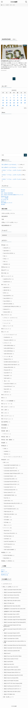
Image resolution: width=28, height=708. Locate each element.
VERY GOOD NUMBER (10, 549)
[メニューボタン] (2, 2)
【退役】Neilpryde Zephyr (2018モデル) (11, 672)
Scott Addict (7, 538)
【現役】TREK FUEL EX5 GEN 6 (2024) (11, 600)
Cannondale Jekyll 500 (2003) (11, 470)
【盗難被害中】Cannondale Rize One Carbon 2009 (14, 608)
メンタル (6, 412)
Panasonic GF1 (8, 370)
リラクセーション (8, 418)
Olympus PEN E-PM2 (9, 367)
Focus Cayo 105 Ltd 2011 (10, 533)
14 (10, 100)
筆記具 (5, 445)
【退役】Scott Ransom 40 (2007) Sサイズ (12, 688)
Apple (5, 245)
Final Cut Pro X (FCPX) (9, 253)
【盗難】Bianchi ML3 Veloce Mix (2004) (11, 605)
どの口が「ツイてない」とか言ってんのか (11, 170)
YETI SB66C (8, 519)
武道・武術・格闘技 (8, 439)
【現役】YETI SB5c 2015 (8, 603)
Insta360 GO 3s (7, 281)
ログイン (3, 570)
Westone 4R (6, 309)
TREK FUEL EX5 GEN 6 (10, 514)
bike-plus (3, 189)
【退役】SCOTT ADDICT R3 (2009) (10, 680)
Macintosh (6, 264)
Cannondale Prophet (10, 476)
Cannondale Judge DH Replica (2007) (13, 473)
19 (3, 102)
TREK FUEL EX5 (8, 511)
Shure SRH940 (7, 301)
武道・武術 (6, 436)
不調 (3, 219)
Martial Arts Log (4, 196)
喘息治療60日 (5, 216)
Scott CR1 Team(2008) (10, 541)
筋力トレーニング (8, 325)
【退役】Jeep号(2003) (8, 661)
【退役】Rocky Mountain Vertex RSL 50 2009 (13, 675)
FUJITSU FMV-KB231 (8, 555)
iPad (5, 256)
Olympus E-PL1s (8, 359)
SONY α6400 (7, 378)
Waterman (7, 454)
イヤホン (6, 284)
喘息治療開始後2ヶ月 (6, 225)
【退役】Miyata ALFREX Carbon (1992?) (12, 669)
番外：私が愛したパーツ (8, 696)
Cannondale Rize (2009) (10, 478)
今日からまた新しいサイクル (8, 213)
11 (24, 97)
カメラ (6, 331)
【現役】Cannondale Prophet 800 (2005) (12, 592)
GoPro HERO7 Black (9, 348)
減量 (5, 442)
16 (17, 100)
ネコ (5, 397)
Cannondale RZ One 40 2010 (11, 484)
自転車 (6, 459)
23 (17, 102)
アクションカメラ (8, 276)
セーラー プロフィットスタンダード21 (13, 456)
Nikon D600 (7, 389)
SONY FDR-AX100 (9, 353)
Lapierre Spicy (8, 500)
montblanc (7, 451)
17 (21, 100)
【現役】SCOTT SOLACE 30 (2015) (11, 597)
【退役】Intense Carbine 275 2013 (10, 658)
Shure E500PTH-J (8, 295)
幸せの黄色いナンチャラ (6, 202)
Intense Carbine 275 (9, 492)
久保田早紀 (6, 421)
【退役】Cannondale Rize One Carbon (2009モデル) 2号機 (14, 642)
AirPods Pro (6, 247)
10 (21, 97)
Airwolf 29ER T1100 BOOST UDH (12, 465)
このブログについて (7, 583)
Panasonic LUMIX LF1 (10, 340)
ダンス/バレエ (7, 394)
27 (6, 105)
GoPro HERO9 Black (9, 350)
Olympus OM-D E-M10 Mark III (11, 364)
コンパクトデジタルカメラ (10, 334)
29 (14, 105)
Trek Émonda (7, 546)
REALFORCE (7, 558)
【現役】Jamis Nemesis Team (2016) (11, 595)
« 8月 (2, 108)
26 (3, 105)
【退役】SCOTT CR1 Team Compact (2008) (12, 683)
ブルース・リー (7, 403)
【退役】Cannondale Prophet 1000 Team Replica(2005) (12, 626)
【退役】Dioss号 (6, 653)
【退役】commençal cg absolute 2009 (11, 650)
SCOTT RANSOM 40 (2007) (11, 508)
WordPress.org (4, 574)
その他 (6, 273)
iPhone (6, 258)
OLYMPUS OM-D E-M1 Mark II (11, 361)
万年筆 (5, 448)
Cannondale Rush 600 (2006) (11, 481)
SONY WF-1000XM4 (8, 303)
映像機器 (6, 424)
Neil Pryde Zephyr (9, 536)
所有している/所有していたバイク (10, 586)
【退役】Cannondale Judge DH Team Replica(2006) (14, 619)
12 (3, 100)
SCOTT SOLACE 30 (9, 544)
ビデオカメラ (7, 342)
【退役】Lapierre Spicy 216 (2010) (10, 667)
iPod (5, 261)
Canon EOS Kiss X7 (9, 386)
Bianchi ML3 (8, 530)
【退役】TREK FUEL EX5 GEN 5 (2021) (11, 691)
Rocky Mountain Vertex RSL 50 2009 (13, 503)
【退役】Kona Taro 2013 (8, 664)
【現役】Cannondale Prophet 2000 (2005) (12, 589)
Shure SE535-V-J (7, 298)
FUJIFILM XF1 (8, 337)
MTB (6, 462)
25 (25, 102)
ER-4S (5, 292)
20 (6, 102)
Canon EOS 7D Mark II (10, 383)
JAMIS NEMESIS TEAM (10, 495)
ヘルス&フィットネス (8, 406)
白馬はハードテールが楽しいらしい (10, 222)
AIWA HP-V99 (7, 290)
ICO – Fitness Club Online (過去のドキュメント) (12, 194)
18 (25, 100)
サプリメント (7, 433)
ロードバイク (7, 527)
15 (14, 100)
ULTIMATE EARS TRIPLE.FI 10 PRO (12, 306)
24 (21, 102)
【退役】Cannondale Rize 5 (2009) (10, 638)
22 (14, 102)
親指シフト (7, 552)
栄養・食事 (6, 431)
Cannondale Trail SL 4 (10, 487)
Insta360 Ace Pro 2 (8, 279)
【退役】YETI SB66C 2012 (9, 694)
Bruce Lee (6, 267)
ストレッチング (7, 320)
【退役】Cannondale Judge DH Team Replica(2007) (14, 622)
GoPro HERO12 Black (9, 345)
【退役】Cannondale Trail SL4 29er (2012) (12, 647)
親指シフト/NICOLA (8, 561)
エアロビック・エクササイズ (10, 317)
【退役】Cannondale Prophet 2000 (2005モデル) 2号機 (14, 630)
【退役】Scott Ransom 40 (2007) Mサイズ (12, 686)
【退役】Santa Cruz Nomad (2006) (10, 677)
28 (10, 105)
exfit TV (3, 191)
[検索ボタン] (26, 2)
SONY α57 (7, 391)
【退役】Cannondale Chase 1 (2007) (11, 614)
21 (10, 102)
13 (6, 100)
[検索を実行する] (25, 155)
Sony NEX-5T (8, 372)
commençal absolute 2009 (10, 489)
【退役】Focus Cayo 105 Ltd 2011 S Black (12, 656)
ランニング (6, 323)
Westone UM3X (7, 312)
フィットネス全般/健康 (9, 400)
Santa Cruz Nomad (9, 506)
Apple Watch (6, 250)
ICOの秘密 (14, 2)
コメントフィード (5, 573)
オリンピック (7, 328)
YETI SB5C (7, 516)
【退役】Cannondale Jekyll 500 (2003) (11, 616)
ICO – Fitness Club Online (7, 193)
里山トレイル (7, 525)
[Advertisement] (14, 21)
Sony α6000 (8, 375)
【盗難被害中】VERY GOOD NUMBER (11, 611)
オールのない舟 (4, 199)
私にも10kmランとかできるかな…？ (10, 164)
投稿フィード (4, 571)
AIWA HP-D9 (6, 287)
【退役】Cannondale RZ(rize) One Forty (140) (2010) (14, 645)
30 (17, 105)
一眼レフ (6, 380)
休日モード (3, 201)
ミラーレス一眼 (8, 356)
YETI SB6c (7, 522)
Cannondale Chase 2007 (10, 467)
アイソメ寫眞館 (4, 197)
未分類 (5, 428)
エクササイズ (7, 314)
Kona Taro (7, 497)
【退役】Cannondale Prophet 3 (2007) (11, 633)
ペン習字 (6, 409)
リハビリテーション (8, 415)
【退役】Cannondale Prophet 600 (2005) (12, 635)
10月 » (25, 108)
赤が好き (3, 204)
